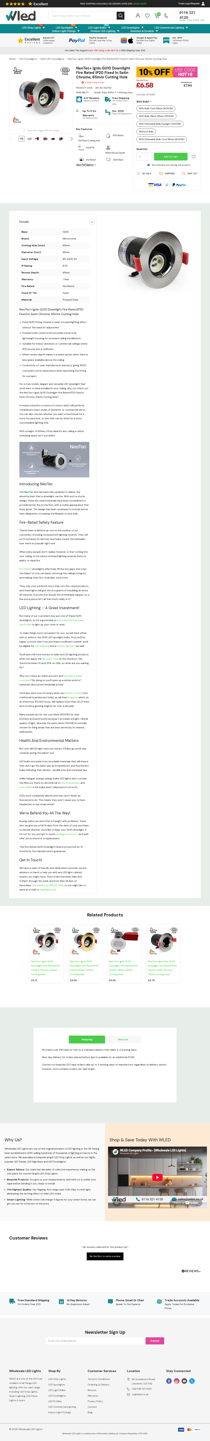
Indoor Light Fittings (64, 31)
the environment (70, 782)
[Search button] (121, 16)
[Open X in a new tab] (192, 1381)
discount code (50, 658)
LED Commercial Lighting (169, 27)
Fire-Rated (25, 569)
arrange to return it (67, 834)
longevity (73, 697)
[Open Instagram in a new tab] (176, 1381)
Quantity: (142, 149)
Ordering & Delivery (98, 1384)
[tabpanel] (153, 258)
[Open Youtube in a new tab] (184, 1381)
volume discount (66, 646)
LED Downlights (130, 27)
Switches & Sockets (142, 31)
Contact (92, 1406)
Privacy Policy (95, 1401)
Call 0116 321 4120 (142, 1388)
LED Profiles (55, 1401)
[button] (105, 1256)
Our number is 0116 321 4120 (47, 885)
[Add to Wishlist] (194, 156)
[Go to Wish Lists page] (147, 15)
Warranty (93, 1395)
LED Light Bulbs (97, 27)
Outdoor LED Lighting (103, 31)
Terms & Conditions (99, 1379)
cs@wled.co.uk (48, 889)
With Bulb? (143, 102)
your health (25, 787)
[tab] (148, 300)
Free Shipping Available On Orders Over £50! (113, 3)
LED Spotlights (64, 27)
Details (24, 222)
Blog (90, 1412)
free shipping (42, 646)
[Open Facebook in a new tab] (169, 1381)
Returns (123, 1039)
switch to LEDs (73, 693)
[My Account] (137, 15)
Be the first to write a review (105, 1256)
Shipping (87, 1039)
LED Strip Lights (31, 27)
